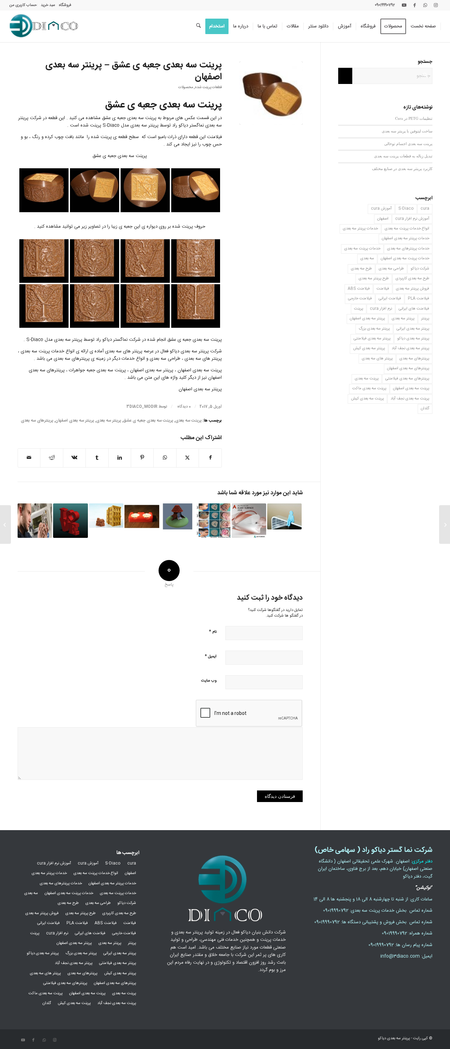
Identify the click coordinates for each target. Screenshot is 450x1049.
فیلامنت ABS (359, 289)
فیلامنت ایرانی (390, 298)
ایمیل (211, 656)
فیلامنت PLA (418, 298)
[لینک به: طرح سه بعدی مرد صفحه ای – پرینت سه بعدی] (284, 516)
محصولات (185, 87)
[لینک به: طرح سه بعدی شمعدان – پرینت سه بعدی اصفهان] (141, 516)
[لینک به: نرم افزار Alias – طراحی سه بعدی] (249, 520)
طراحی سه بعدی (391, 269)
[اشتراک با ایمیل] (29, 458)
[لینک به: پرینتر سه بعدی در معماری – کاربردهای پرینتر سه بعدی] (106, 515)
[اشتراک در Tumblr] (97, 458)
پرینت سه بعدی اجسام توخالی (408, 143)
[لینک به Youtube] (404, 5)
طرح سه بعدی (361, 269)
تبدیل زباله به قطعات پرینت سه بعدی (403, 155)
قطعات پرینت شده (208, 87)
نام (213, 631)
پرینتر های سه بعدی (377, 359)
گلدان (425, 408)
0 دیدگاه (183, 407)
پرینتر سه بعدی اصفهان (74, 420)
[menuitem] (65, 5)
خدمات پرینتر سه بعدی (360, 229)
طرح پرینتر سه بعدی (374, 278)
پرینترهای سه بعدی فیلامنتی (407, 379)
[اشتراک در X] (187, 458)
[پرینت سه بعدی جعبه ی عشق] (271, 93)
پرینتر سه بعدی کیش (369, 348)
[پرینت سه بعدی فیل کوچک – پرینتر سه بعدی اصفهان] (444, 524)
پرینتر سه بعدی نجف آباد (410, 348)
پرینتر (425, 318)
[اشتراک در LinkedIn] (120, 458)
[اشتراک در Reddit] (51, 458)
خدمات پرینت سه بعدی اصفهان (405, 258)
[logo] (43, 26)
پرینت (358, 309)
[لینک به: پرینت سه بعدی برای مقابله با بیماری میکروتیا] (213, 520)
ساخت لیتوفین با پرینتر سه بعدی (407, 130)
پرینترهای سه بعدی (37, 420)
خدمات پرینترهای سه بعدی (408, 249)
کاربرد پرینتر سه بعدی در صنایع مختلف (402, 168)
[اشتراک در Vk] (74, 458)
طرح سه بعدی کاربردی (412, 278)
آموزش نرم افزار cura (412, 219)
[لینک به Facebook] (414, 5)
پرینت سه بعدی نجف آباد (410, 399)
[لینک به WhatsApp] (425, 5)
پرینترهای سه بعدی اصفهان (408, 368)
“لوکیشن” (423, 888)
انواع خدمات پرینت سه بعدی (407, 229)
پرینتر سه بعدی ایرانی (413, 329)
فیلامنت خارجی (360, 298)
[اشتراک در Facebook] (210, 458)
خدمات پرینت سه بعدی (362, 249)
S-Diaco (406, 209)
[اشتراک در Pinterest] (142, 458)
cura (424, 209)
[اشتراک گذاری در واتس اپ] (165, 458)
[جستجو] (198, 26)
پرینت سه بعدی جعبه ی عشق (148, 420)
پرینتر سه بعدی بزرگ (374, 329)
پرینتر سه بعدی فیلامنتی (372, 338)
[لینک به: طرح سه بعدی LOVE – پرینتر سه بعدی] (70, 520)
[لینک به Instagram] (435, 5)
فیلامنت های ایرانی (414, 309)
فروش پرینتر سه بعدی (412, 289)
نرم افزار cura (381, 309)
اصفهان (382, 219)
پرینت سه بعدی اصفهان (411, 388)
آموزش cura (381, 209)
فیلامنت (383, 289)
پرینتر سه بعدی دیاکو (413, 338)
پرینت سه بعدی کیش (367, 399)
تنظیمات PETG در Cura (413, 118)
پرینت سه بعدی (188, 420)
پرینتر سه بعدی (108, 420)
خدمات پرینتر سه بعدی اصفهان (405, 238)
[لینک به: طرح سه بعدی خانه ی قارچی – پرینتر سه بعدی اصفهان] (177, 516)
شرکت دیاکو (420, 269)
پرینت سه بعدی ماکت (369, 388)
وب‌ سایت (209, 681)
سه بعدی (367, 258)
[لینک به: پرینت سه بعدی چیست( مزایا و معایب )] (35, 520)
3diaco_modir (142, 407)
